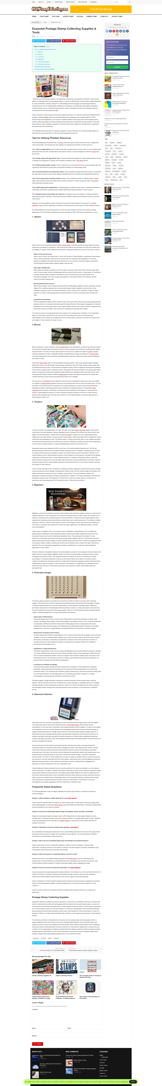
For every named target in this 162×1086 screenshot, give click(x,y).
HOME (34, 16)
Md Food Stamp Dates (118, 221)
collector (108, 151)
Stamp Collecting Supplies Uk (41, 975)
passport (107, 165)
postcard (55, 16)
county (120, 151)
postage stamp (66, 245)
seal (106, 174)
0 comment (51, 36)
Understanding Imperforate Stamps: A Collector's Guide (41, 997)
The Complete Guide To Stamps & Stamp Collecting (90, 976)
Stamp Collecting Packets (64, 975)
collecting (35, 938)
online (119, 162)
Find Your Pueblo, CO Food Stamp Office (52, 950)
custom (107, 154)
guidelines (118, 157)
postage (80, 16)
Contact (49, 2)
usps (125, 177)
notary (121, 159)
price (114, 168)
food (106, 157)
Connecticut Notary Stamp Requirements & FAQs (79, 1055)
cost (114, 151)
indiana (107, 159)
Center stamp (68, 16)
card (106, 148)
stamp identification (73, 725)
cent (111, 148)
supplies (56, 938)
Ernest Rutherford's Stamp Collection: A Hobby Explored (65, 997)
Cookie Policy (124, 1082)
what (121, 180)
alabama (119, 142)
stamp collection (75, 867)
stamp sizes (62, 374)
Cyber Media (93, 2)
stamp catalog (58, 805)
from (111, 157)
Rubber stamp (92, 16)
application (108, 145)
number (107, 162)
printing (120, 168)
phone (114, 165)
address (112, 142)
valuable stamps (64, 820)
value (106, 180)
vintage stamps (45, 383)
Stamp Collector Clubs (80, 1060)
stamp (61, 142)
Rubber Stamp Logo (45, 1072)
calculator (123, 145)
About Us (40, 2)
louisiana (114, 159)
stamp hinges (43, 363)
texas (114, 177)
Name (34, 1028)
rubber (124, 171)
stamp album (74, 827)
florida (121, 154)
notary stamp (117, 16)
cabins (115, 145)
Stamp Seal (104, 1057)
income (125, 157)
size (111, 174)
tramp (120, 177)
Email (69, 1028)
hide (48, 46)
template (107, 177)
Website (34, 1035)
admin (36, 36)
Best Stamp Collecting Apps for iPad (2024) (90, 997)
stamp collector (71, 798)
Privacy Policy (59, 2)
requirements (116, 171)
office (113, 162)
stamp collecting (55, 22)
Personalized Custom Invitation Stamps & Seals (83, 950)
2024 (106, 142)
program (107, 171)
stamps (56, 101)
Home (33, 2)
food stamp (44, 16)
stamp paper (94, 354)
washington (114, 180)
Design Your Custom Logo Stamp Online (115, 118)
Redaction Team (82, 2)
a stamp (89, 351)
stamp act (104, 16)
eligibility (114, 154)
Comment (35, 1009)
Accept (133, 1081)
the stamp (80, 160)
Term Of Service (70, 2)
